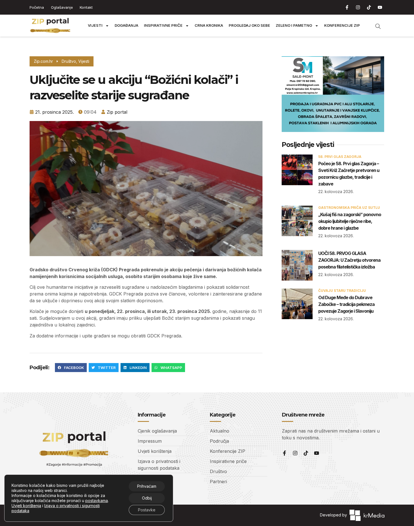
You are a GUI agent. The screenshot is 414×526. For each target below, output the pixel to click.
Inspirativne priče (163, 25)
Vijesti (95, 25)
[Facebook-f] (346, 7)
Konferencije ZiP (342, 25)
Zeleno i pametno (294, 25)
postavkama (96, 500)
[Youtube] (379, 7)
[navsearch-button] (375, 25)
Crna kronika (209, 25)
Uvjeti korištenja (26, 505)
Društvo (69, 61)
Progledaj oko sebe (249, 25)
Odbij (147, 498)
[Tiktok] (368, 7)
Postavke (146, 509)
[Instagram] (357, 7)
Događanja (126, 25)
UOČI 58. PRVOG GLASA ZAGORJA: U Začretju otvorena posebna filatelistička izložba (349, 260)
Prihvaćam (146, 486)
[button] (71, 367)
